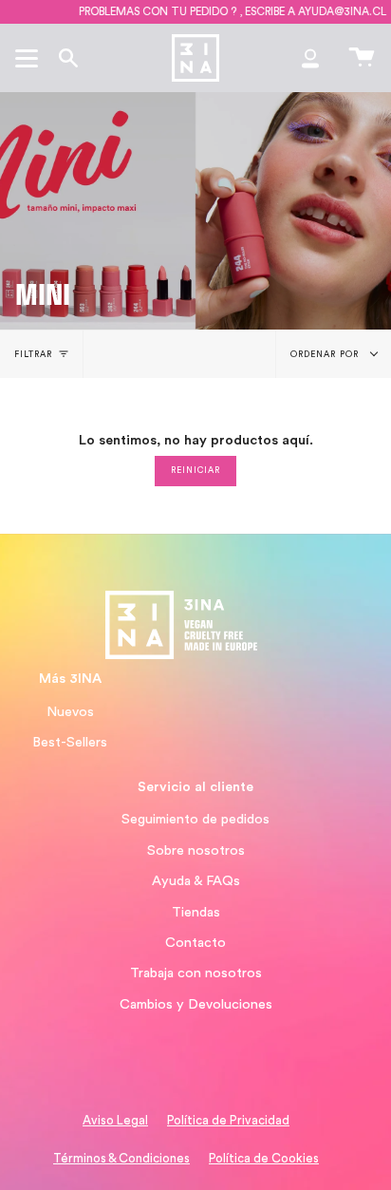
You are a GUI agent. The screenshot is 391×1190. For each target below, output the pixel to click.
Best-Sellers (69, 742)
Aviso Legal (115, 1120)
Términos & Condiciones (121, 1158)
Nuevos (70, 712)
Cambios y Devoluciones (196, 1004)
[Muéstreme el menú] (29, 58)
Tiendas (196, 912)
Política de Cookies (264, 1158)
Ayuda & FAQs (196, 881)
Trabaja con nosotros (196, 973)
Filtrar (33, 354)
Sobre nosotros (196, 850)
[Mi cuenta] (310, 58)
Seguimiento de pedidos (195, 819)
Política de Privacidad (228, 1120)
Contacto (195, 942)
